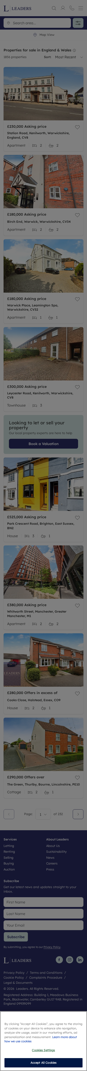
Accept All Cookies (43, 1062)
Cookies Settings (43, 1050)
